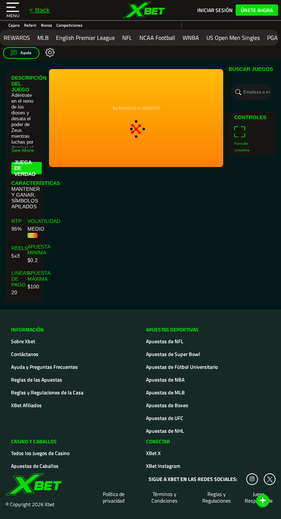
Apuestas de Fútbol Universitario (182, 367)
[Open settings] (48, 52)
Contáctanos (24, 354)
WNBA (191, 37)
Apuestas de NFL (164, 341)
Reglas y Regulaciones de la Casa (47, 392)
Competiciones (69, 25)
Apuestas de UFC (164, 418)
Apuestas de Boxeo (167, 405)
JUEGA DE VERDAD (24, 168)
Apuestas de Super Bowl (173, 354)
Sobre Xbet (23, 341)
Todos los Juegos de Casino (40, 453)
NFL (127, 37)
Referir (30, 25)
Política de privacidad (113, 497)
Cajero (14, 25)
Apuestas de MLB (165, 392)
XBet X (153, 453)
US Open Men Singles (233, 37)
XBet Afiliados (26, 405)
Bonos (46, 25)
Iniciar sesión (215, 10)
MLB (43, 37)
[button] (12, 10)
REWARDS (17, 37)
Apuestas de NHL (165, 431)
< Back (39, 10)
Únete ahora (257, 10)
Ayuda (25, 53)
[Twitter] (269, 479)
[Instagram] (252, 479)
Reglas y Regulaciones (216, 497)
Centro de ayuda (254, 501)
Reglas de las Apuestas (36, 379)
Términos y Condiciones (164, 497)
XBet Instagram (163, 466)
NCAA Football (157, 37)
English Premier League (85, 37)
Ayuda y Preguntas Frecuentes (44, 367)
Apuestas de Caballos (35, 466)
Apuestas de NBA (165, 379)
